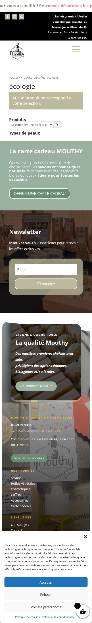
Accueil (13, 77)
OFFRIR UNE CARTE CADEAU (40, 193)
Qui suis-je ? (20, 524)
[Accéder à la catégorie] (57, 125)
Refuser (46, 594)
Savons (16, 478)
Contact (16, 530)
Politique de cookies (27, 617)
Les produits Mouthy (36, 386)
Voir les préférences (46, 607)
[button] (85, 536)
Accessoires (19, 500)
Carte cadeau (21, 506)
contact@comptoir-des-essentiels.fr (37, 430)
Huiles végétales (23, 483)
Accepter (46, 582)
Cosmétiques (20, 489)
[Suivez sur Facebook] (7, 16)
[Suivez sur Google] (21, 16)
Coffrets (17, 494)
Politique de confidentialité (58, 617)
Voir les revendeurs (29, 458)
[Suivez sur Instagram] (14, 16)
